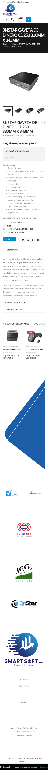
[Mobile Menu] (28, 19)
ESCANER (33, 347)
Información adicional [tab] (17, 302)
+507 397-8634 (27, 694)
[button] (35, 323)
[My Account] (6, 19)
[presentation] (6, 84)
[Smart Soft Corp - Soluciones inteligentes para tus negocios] (10, 10)
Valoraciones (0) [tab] (14, 309)
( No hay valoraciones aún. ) (25, 135)
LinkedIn (28, 240)
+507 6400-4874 (27, 691)
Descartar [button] (44, 767)
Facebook (18, 240)
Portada (6, 44)
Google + (33, 240)
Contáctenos (9, 239)
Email (37, 240)
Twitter (23, 240)
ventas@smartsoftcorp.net (24, 704)
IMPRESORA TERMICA (13, 347)
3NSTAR (15, 229)
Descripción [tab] (12, 250)
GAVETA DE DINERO (26, 229)
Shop (14, 44)
